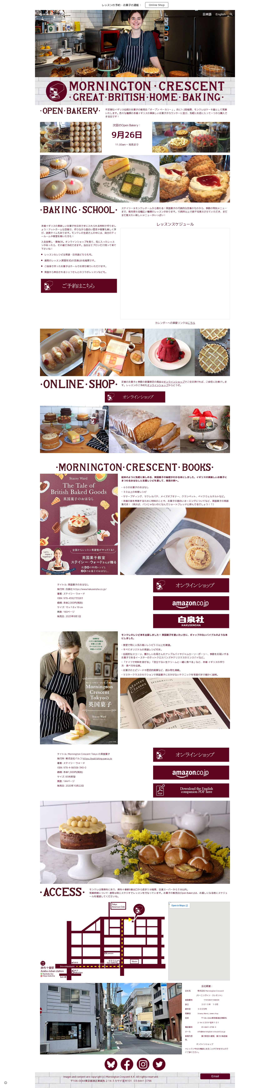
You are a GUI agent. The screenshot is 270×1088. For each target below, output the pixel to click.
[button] (231, 14)
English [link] (221, 14)
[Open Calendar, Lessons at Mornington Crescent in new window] (224, 232)
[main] (167, 112)
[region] (135, 5)
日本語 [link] (207, 14)
